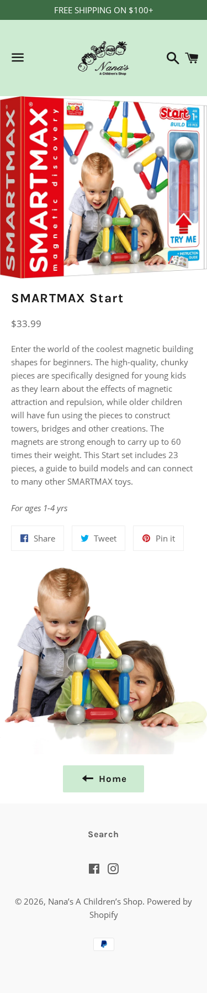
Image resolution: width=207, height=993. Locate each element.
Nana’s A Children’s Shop (95, 901)
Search (103, 834)
